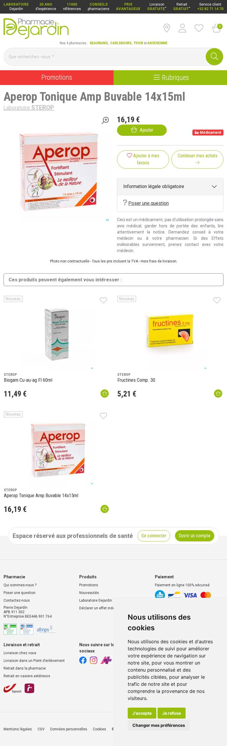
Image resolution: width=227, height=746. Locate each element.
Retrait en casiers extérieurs (27, 676)
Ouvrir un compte (194, 535)
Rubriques (175, 77)
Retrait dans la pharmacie (25, 668)
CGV (41, 729)
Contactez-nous (17, 600)
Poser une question (148, 203)
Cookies (99, 729)
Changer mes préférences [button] (158, 725)
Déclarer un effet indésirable (102, 608)
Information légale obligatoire (153, 186)
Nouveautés (89, 593)
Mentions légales (18, 729)
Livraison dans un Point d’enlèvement (34, 661)
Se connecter (153, 535)
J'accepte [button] (142, 713)
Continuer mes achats (198, 156)
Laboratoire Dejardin (95, 600)
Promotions (56, 77)
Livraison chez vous (20, 653)
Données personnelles (68, 729)
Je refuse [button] (171, 713)
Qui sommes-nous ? (20, 585)
